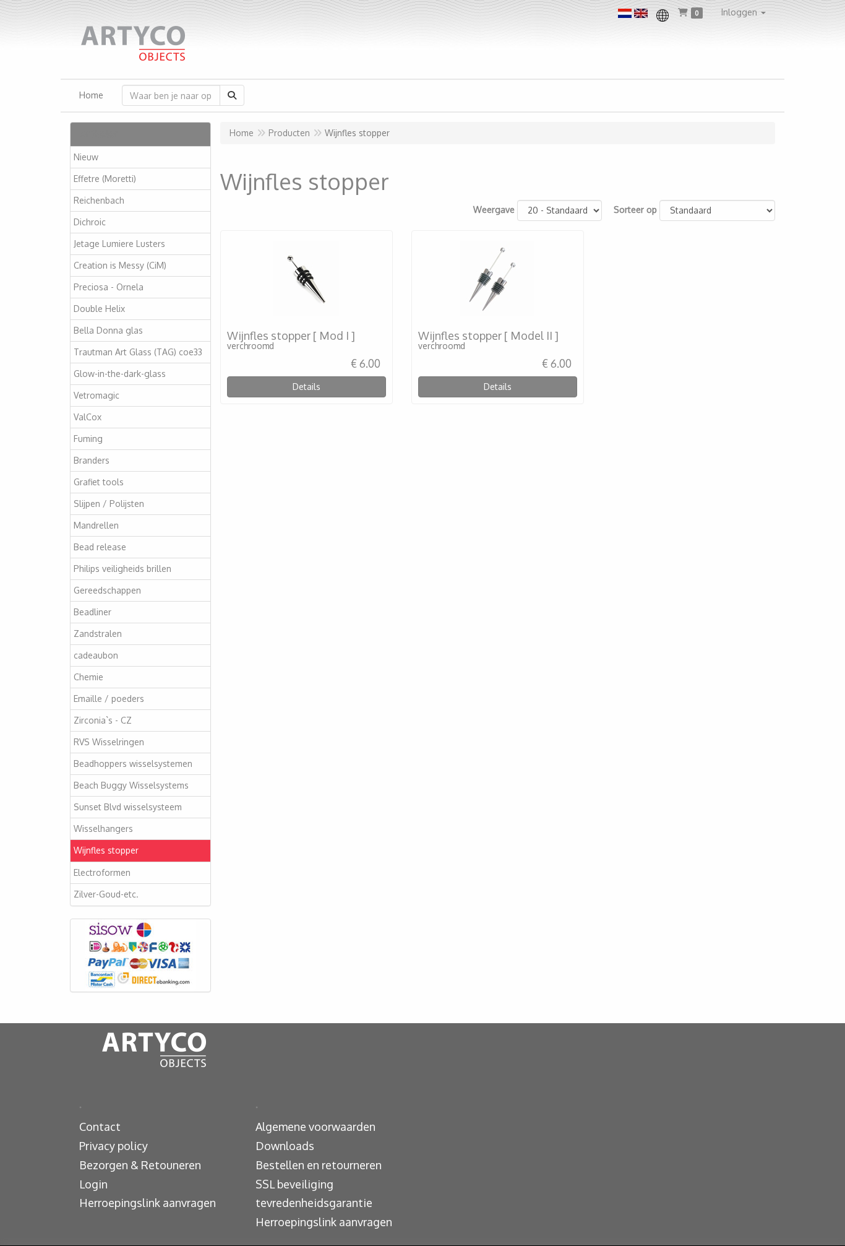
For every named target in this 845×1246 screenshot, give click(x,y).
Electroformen (102, 872)
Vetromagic (96, 395)
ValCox (87, 417)
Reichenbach (99, 200)
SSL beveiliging (294, 1184)
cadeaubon (96, 655)
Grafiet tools (99, 482)
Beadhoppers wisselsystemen (133, 763)
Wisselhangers (103, 828)
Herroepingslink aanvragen (147, 1202)
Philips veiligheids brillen (122, 568)
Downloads (284, 1146)
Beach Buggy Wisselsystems (131, 785)
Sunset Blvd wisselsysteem (128, 807)
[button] (743, 12)
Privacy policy (113, 1146)
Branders (91, 460)
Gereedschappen (107, 590)
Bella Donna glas (108, 330)
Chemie (88, 677)
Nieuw (86, 157)
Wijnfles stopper (106, 850)
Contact (100, 1126)
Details (306, 386)
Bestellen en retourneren (318, 1165)
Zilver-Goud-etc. (106, 894)
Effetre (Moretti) (105, 178)
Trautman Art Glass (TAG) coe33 (138, 352)
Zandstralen (98, 633)
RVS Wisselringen (109, 742)
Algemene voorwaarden (315, 1126)
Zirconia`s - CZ (103, 720)
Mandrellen (96, 525)
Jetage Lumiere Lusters (119, 243)
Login (93, 1184)
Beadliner (92, 612)
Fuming (88, 438)
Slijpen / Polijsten (109, 503)
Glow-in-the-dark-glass (120, 373)
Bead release (100, 547)
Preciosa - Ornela (109, 287)
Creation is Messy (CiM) (120, 265)
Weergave (494, 209)
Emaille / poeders (109, 698)
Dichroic (90, 222)
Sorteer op (635, 209)
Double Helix (99, 308)
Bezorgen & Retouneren (140, 1165)
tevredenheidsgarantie (313, 1202)
